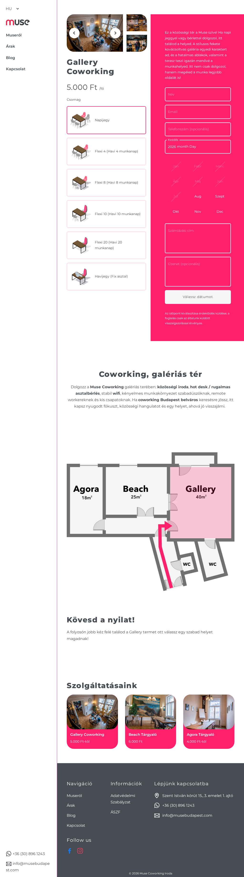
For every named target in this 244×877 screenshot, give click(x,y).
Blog (71, 815)
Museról (74, 795)
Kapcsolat (76, 825)
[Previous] (74, 33)
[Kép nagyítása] (95, 33)
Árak (71, 805)
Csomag (74, 99)
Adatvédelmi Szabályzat (123, 798)
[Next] (115, 33)
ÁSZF (115, 812)
